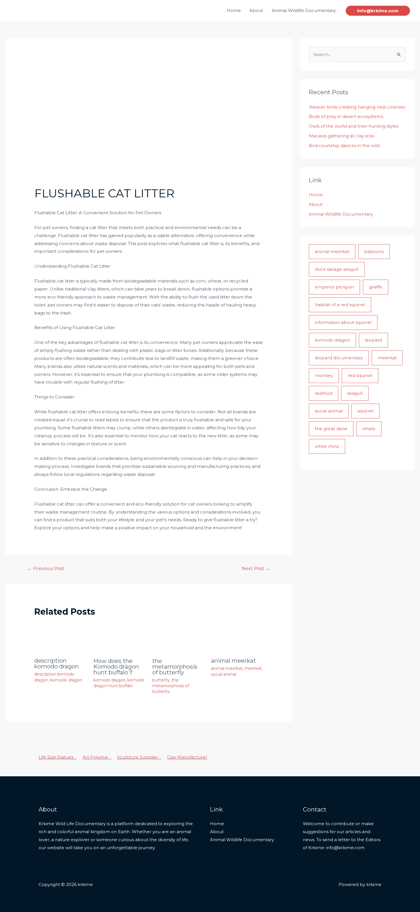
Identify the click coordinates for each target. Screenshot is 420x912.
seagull (355, 393)
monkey (324, 375)
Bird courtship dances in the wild (344, 145)
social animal (223, 674)
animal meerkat (233, 660)
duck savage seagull (337, 269)
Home (234, 10)
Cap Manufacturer (187, 757)
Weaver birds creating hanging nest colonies (357, 107)
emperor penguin (334, 287)
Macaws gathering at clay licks (341, 136)
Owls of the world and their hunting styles (353, 126)
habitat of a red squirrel (340, 304)
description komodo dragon (56, 663)
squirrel (365, 411)
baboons (374, 251)
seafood (323, 393)
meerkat (253, 668)
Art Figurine (97, 757)
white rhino (327, 446)
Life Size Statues (58, 757)
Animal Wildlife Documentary (304, 10)
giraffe (375, 287)
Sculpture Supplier (139, 757)
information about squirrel (343, 322)
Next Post (256, 568)
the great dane (331, 428)
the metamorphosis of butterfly (174, 667)
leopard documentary (339, 357)
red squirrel (360, 375)
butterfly (161, 680)
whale (368, 428)
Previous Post (46, 568)
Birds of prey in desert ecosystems (346, 116)
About (256, 10)
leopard (373, 340)
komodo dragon (66, 680)
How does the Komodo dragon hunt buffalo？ (116, 667)
